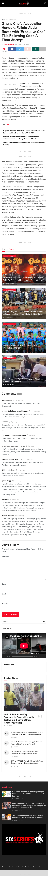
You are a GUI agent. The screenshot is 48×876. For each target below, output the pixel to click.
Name (4, 584)
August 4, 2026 (9, 283)
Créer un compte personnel (12, 459)
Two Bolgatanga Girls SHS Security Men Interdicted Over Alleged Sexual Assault (24, 752)
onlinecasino (7, 400)
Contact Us (37, 867)
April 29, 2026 (8, 317)
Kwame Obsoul (9, 44)
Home (3, 19)
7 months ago (19, 400)
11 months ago (35, 411)
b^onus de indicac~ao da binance (15, 411)
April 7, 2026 (8, 351)
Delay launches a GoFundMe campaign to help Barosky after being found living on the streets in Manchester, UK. (29, 805)
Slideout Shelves (8, 470)
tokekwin (5, 499)
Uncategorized (11, 19)
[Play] (4, 656)
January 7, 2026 (9, 385)
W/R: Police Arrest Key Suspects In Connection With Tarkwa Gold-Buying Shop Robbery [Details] (19, 718)
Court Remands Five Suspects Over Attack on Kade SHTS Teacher (23, 380)
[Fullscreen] (43, 656)
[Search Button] (44, 621)
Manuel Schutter (8, 515)
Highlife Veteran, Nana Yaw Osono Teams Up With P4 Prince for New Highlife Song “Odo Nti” (24, 131)
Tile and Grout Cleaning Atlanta (14, 435)
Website (5, 604)
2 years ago (29, 459)
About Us (12, 867)
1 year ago (14, 422)
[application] (24, 645)
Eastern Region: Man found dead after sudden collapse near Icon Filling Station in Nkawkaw (21, 137)
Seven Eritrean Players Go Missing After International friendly (24, 143)
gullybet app (6, 481)
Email (4, 594)
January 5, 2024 (23, 44)
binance (5, 422)
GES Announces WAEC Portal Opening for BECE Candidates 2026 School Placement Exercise (27, 733)
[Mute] (39, 656)
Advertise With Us (24, 867)
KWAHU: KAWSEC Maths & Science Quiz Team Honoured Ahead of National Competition (27, 762)
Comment (6, 556)
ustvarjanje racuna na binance (13, 446)
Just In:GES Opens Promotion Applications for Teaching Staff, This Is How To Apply (26, 743)
